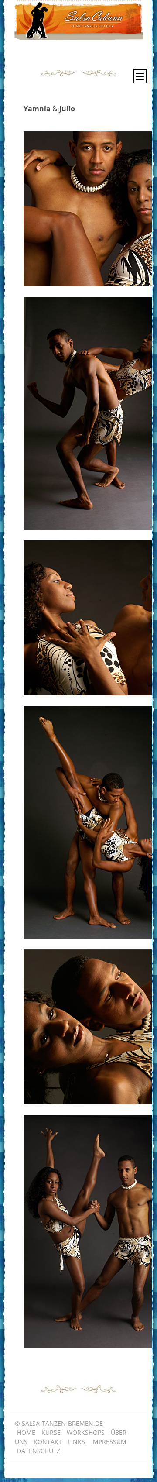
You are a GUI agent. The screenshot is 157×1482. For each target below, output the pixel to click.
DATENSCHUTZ (38, 1451)
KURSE (51, 1432)
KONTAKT (48, 1441)
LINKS (76, 1441)
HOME (26, 1432)
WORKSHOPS (86, 1432)
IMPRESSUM (108, 1441)
